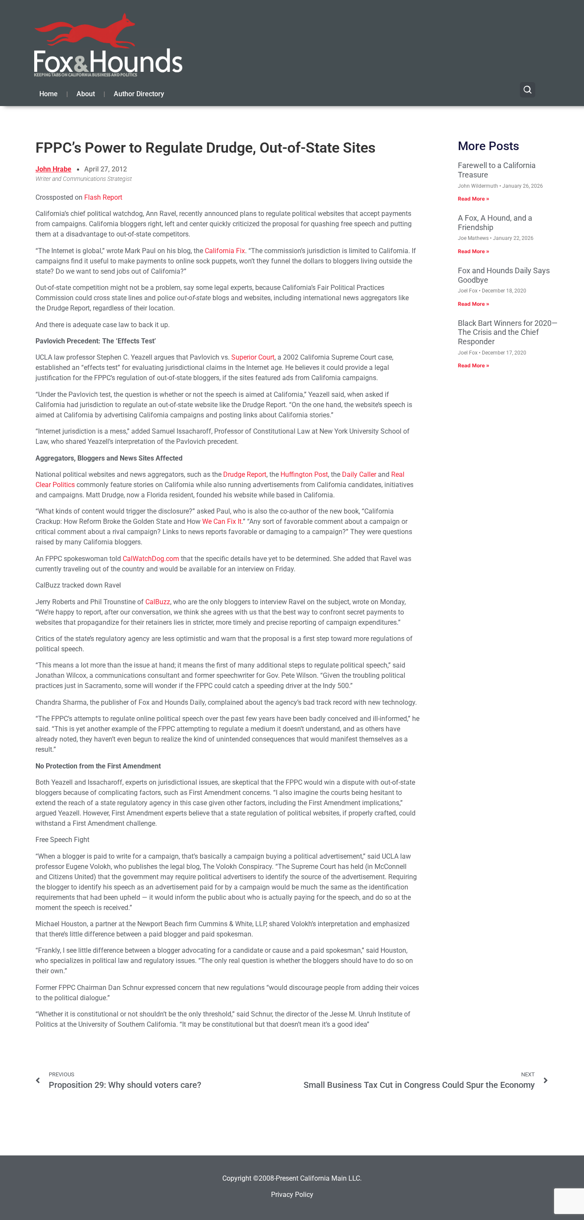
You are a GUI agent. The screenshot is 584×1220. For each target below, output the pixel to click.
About (86, 94)
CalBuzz (157, 602)
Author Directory (139, 94)
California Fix (225, 251)
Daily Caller (359, 474)
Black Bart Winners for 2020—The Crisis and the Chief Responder (507, 332)
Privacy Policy (292, 1194)
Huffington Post (304, 474)
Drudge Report (244, 474)
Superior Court (252, 357)
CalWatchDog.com (151, 559)
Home (48, 94)
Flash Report (103, 197)
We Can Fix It (222, 521)
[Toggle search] (527, 89)
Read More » (474, 198)
